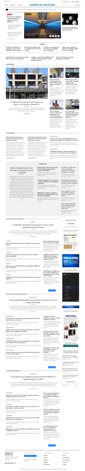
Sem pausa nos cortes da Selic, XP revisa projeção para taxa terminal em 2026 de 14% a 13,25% (22, 395)
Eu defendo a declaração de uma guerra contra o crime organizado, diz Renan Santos (14, 48)
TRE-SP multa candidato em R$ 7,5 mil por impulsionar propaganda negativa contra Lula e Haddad (51, 273)
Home (6, 5)
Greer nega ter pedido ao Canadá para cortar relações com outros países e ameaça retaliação (22, 407)
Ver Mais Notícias (52, 290)
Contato (19, 5)
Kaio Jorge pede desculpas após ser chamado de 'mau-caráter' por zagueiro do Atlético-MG (68, 206)
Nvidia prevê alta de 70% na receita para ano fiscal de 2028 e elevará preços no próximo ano (23, 418)
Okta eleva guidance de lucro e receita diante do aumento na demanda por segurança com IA (51, 412)
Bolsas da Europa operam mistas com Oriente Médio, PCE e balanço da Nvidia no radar (56, 83)
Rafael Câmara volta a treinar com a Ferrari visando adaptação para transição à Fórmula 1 (47, 169)
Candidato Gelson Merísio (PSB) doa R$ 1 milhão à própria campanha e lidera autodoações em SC (42, 58)
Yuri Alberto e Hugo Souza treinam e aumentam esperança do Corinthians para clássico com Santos (68, 170)
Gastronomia (46, 464)
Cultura (45, 457)
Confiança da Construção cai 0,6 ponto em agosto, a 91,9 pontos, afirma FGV (27, 103)
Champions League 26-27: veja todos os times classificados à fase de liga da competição (47, 181)
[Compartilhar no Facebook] (53, 36)
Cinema (45, 455)
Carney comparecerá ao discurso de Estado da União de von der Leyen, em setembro (23, 353)
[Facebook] (5, 1)
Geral (64, 455)
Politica (64, 464)
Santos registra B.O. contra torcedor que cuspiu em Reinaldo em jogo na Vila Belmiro (68, 193)
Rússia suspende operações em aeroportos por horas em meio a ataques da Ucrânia (15, 138)
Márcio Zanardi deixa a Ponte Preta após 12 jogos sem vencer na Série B (70, 370)
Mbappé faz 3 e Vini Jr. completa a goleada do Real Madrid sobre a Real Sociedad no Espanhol (47, 194)
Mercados (65, 462)
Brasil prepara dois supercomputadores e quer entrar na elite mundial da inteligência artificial (15, 26)
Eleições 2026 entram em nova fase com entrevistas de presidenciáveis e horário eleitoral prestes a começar (15, 34)
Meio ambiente (66, 460)
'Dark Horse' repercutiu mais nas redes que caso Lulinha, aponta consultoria (51, 48)
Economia (45, 460)
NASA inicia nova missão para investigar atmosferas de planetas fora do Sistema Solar (70, 28)
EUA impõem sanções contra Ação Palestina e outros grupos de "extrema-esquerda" (51, 350)
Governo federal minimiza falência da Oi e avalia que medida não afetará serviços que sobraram (72, 114)
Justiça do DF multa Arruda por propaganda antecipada (65, 58)
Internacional (66, 457)
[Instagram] (6, 1)
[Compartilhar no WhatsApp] (50, 36)
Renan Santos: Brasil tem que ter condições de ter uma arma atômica (33, 48)
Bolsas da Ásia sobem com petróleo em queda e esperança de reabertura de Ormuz (72, 82)
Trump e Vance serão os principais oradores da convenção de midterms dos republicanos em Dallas (64, 139)
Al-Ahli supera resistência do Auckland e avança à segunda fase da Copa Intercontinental (69, 181)
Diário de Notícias (42, 5)
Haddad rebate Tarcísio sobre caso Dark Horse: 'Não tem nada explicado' (17, 58)
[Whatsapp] (8, 1)
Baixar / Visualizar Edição (71, 345)
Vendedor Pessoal (61, 469)
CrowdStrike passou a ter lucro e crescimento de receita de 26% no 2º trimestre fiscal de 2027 (50, 428)
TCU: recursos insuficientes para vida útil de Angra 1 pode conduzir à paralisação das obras (51, 395)
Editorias (12, 5)
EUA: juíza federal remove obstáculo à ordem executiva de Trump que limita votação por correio (51, 333)
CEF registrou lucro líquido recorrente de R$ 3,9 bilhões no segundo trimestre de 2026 (33, 377)
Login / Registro (75, 1)
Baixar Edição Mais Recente (31, 455)
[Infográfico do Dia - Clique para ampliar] (70, 241)
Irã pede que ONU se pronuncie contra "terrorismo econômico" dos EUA (51, 318)
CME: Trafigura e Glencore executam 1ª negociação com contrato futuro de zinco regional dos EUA (56, 114)
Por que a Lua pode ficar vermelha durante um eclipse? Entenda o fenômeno (14, 19)
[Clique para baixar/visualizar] (70, 327)
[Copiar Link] (58, 36)
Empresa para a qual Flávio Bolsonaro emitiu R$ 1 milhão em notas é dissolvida (70, 48)
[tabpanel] (22, 184)
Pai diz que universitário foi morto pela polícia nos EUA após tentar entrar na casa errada (37, 138)
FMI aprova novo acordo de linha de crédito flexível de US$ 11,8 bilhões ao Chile (22, 429)
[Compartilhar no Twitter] (56, 36)
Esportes (45, 462)
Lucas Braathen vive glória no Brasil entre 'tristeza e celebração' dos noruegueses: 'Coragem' (21, 170)
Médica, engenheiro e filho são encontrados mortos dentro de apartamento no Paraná (32, 9)
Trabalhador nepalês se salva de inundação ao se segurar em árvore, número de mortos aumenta (63, 152)
